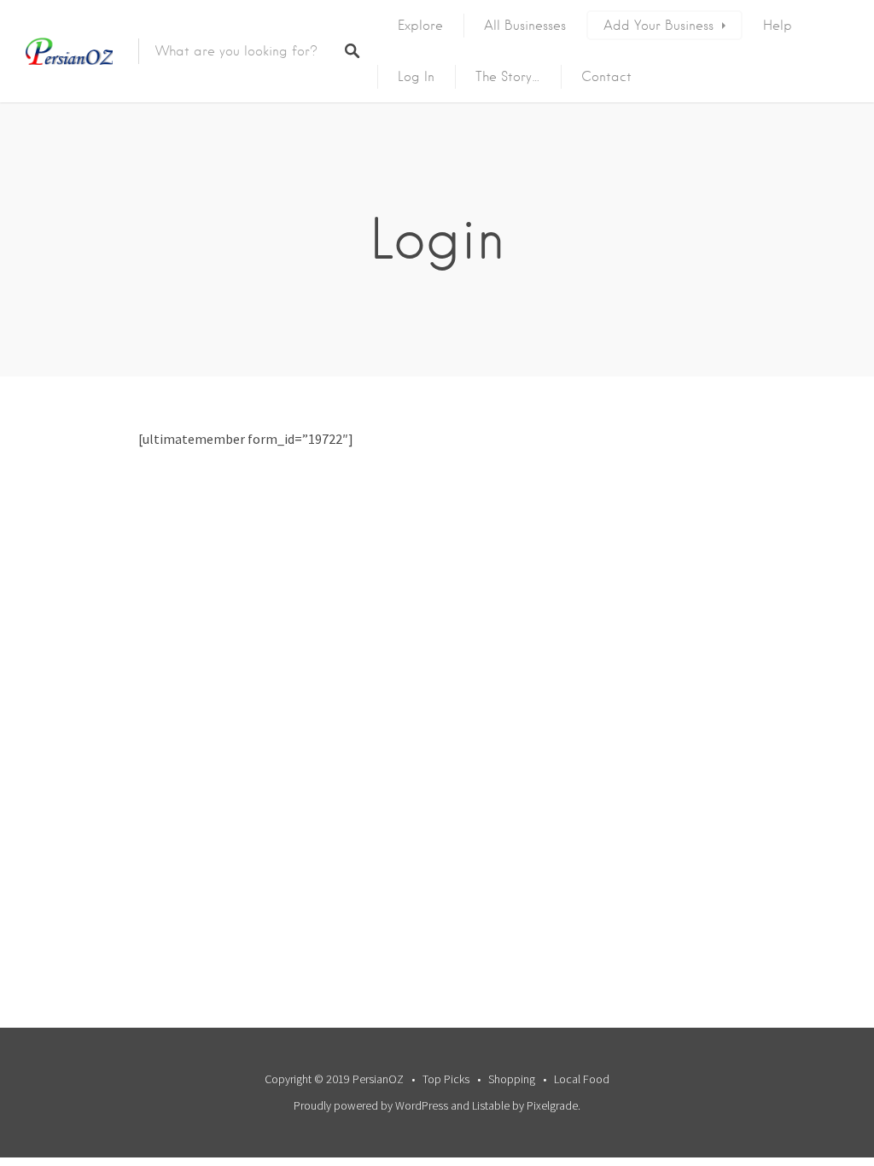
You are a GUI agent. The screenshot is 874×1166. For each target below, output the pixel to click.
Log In (416, 77)
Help (777, 25)
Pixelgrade (552, 1105)
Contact (606, 77)
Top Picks (445, 1079)
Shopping (511, 1079)
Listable (491, 1105)
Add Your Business (658, 25)
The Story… (507, 77)
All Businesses (525, 25)
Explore (420, 25)
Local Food (581, 1079)
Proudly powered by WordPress (371, 1105)
